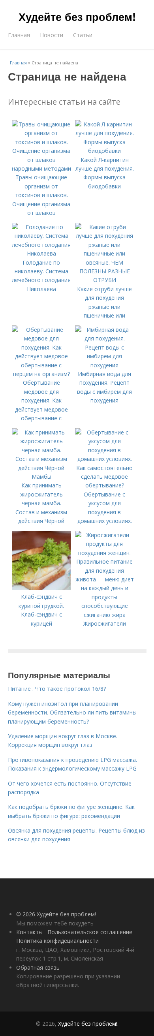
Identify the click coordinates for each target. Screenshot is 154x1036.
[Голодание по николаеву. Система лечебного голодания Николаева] (41, 253)
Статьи (82, 35)
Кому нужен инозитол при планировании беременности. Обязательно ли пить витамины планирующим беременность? (72, 712)
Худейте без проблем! (77, 16)
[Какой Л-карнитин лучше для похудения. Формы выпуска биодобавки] (104, 150)
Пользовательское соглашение (89, 932)
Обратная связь (38, 967)
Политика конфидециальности (57, 940)
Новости (51, 35)
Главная (19, 35)
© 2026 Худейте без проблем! (56, 914)
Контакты (29, 932)
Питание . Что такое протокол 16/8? (57, 688)
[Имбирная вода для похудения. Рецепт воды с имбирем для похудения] (104, 365)
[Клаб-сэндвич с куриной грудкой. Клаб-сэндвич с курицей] (41, 588)
